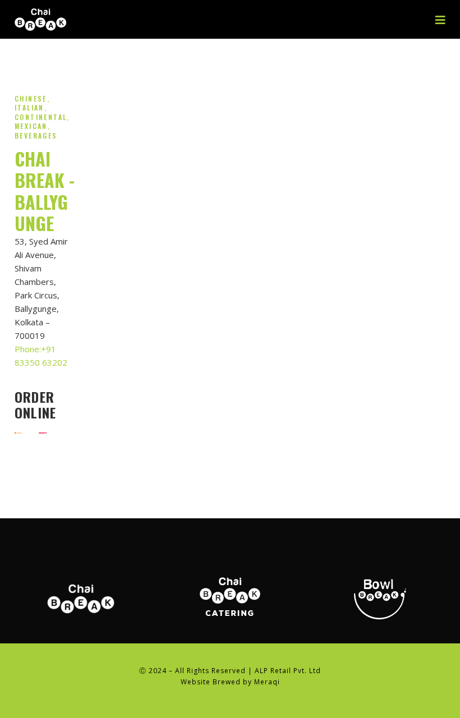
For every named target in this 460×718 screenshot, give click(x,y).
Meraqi (267, 682)
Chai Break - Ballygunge (45, 190)
